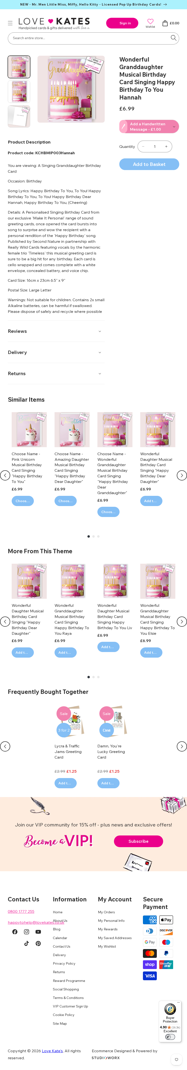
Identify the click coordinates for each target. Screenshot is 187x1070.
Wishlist (150, 26)
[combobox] (93, 38)
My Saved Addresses (115, 938)
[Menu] (178, 1004)
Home (58, 912)
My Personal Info (111, 920)
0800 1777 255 (21, 911)
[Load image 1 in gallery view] (19, 67)
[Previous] (5, 475)
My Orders (106, 912)
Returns (59, 972)
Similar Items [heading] (26, 399)
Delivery (59, 955)
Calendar (60, 938)
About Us (60, 920)
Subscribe (139, 841)
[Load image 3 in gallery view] (19, 116)
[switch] (170, 1037)
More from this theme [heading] (40, 551)
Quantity (127, 146)
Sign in (125, 23)
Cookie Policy (64, 1015)
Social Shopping (66, 989)
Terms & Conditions (68, 998)
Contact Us (61, 946)
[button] (10, 23)
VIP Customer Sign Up (70, 1006)
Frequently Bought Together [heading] (48, 691)
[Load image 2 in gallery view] (19, 92)
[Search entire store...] (173, 38)
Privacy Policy (64, 963)
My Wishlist (107, 946)
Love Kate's (52, 1050)
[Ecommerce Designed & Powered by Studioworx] (106, 1057)
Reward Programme (69, 981)
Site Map (60, 1023)
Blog (56, 929)
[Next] (182, 475)
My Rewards (108, 929)
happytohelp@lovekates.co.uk (36, 922)
